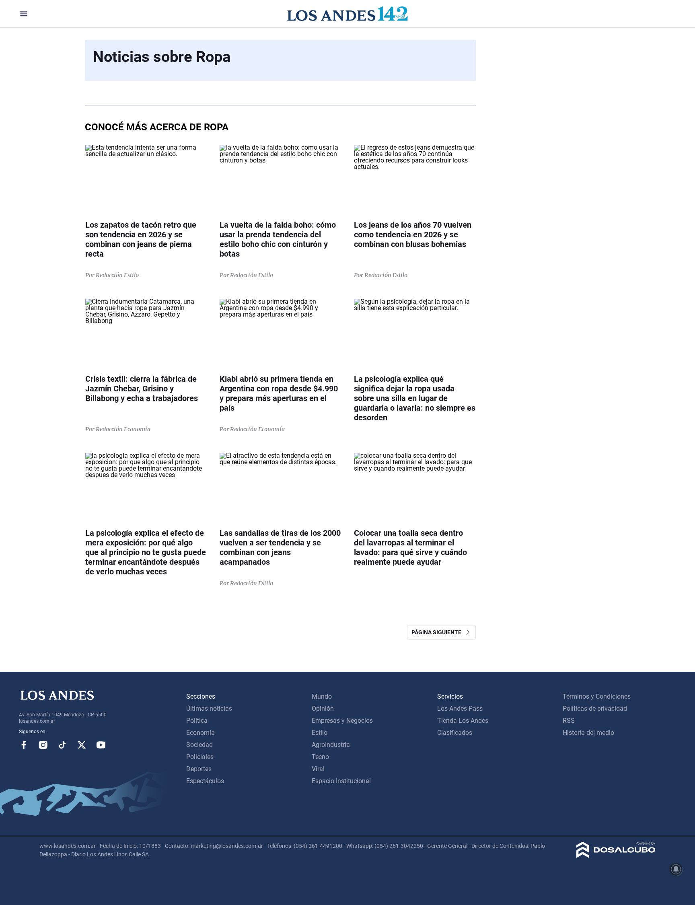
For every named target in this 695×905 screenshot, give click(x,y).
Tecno (320, 757)
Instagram (43, 745)
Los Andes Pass (460, 708)
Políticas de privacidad (595, 708)
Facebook (24, 745)
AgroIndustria (331, 745)
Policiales (200, 757)
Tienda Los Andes (462, 720)
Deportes (199, 769)
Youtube (101, 745)
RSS (569, 720)
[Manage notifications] (676, 869)
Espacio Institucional (341, 781)
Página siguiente (438, 632)
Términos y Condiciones (597, 696)
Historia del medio (588, 732)
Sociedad (199, 745)
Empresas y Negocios (342, 720)
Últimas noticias (209, 708)
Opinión (323, 708)
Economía (200, 732)
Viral (318, 769)
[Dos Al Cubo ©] (616, 856)
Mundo (322, 696)
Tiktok (62, 745)
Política (197, 720)
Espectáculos (205, 781)
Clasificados (454, 732)
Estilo (319, 732)
